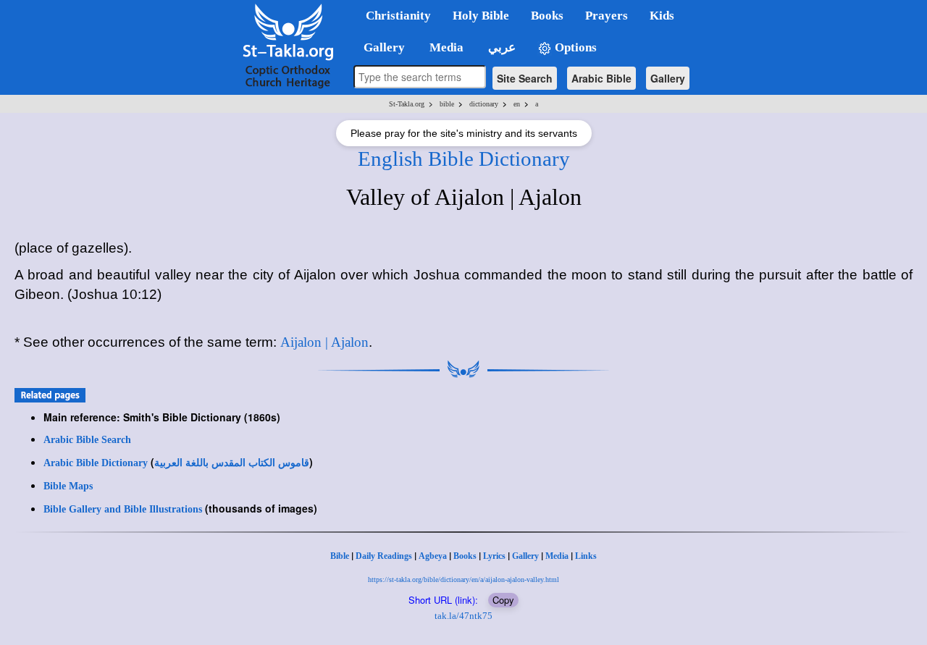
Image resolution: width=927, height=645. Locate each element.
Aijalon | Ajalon (324, 342)
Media (557, 556)
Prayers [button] (606, 15)
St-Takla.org (406, 104)
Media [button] (445, 47)
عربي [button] (500, 47)
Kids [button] (662, 15)
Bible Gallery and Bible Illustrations (122, 509)
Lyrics (494, 556)
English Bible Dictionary (464, 158)
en (516, 104)
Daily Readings (384, 556)
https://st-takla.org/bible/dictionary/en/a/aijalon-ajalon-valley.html (463, 579)
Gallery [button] (380, 47)
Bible (339, 556)
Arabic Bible (601, 78)
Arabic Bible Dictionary (95, 463)
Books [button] (547, 15)
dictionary (483, 104)
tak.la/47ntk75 (463, 615)
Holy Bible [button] (481, 15)
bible (447, 104)
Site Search (525, 78)
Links (586, 556)
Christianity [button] (398, 15)
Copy (503, 600)
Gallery (667, 78)
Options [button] (574, 47)
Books (465, 556)
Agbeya (433, 556)
